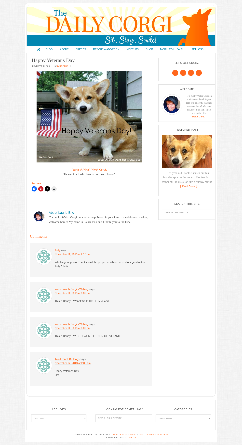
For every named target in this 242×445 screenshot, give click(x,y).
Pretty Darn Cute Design (154, 435)
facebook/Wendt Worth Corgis (89, 169)
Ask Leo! (132, 437)
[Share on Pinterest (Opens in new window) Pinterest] (40, 188)
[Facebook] (175, 73)
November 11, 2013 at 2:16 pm (72, 254)
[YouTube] (199, 73)
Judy (57, 250)
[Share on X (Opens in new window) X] (47, 188)
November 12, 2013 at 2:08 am (73, 363)
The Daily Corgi (121, 26)
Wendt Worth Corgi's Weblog (71, 289)
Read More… (199, 116)
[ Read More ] (188, 186)
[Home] (38, 49)
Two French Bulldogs (67, 359)
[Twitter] (191, 73)
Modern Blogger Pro (124, 435)
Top (234, 437)
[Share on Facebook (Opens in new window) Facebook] (34, 188)
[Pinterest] (183, 73)
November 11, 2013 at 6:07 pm (72, 293)
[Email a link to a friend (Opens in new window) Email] (54, 188)
